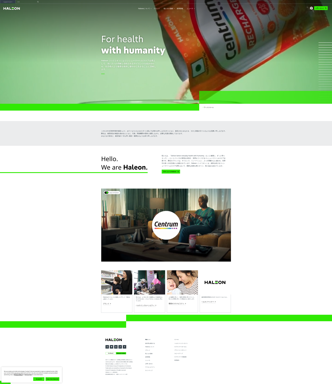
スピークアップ (178, 353)
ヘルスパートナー (7, 2)
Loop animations (114, 193)
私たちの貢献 (168, 8)
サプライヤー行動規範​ (180, 357)
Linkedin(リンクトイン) (116, 347)
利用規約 (176, 360)
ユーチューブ (111, 347)
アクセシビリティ (150, 367)
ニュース (190, 8)
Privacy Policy (18, 374)
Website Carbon (121, 353)
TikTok (120, 347)
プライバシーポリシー (180, 350)
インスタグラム (107, 347)
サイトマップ (149, 370)
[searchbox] (28, 2)
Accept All (39, 379)
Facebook (124, 347)
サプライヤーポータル (180, 347)
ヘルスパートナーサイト (181, 343)
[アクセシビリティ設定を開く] (311, 8)
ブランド (157, 8)
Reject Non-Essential (52, 379)
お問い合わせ (319, 8)
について (144, 8)
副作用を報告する (150, 343)
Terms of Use (28, 374)
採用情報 (180, 8)
